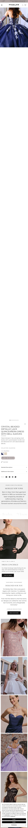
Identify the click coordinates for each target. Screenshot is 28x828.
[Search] (22, 5)
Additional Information (7, 471)
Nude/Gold (5, 453)
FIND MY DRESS (8, 575)
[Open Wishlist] (25, 5)
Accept (14, 819)
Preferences (14, 825)
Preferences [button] (12, 816)
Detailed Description (6, 467)
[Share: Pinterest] (12, 477)
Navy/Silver (2, 453)
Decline (14, 822)
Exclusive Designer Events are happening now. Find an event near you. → (14, 1)
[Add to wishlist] (14, 424)
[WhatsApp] (15, 477)
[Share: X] (9, 477)
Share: (2, 476)
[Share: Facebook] (6, 477)
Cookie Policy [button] (7, 814)
